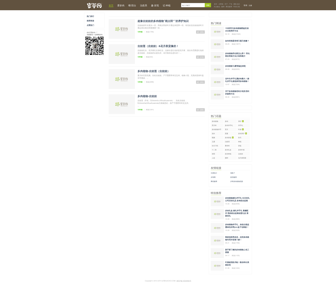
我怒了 (232, 173)
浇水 (213, 133)
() (202, 32)
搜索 (207, 5)
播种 (226, 158)
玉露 (213, 141)
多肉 (226, 121)
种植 (239, 141)
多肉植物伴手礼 (216, 129)
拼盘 (239, 145)
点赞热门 (90, 25)
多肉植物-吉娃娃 (147, 96)
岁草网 (94, 5)
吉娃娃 (240, 154)
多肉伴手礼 (229, 125)
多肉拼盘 (229, 137)
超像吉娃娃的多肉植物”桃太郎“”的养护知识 (163, 21)
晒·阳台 (132, 5)
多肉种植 (228, 154)
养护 (240, 121)
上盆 (213, 158)
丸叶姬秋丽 (242, 158)
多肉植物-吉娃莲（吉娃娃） (154, 71)
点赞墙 (221, 4)
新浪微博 (233, 177)
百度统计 (214, 173)
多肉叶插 (241, 150)
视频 (213, 137)
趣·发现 (155, 5)
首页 (111, 5)
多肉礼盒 (228, 150)
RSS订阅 (236, 6)
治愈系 (143, 5)
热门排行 (90, 16)
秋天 (239, 137)
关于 (226, 4)
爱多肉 (120, 5)
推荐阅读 (90, 20)
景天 (226, 129)
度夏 (226, 133)
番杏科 (227, 145)
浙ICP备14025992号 (184, 281)
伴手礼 (240, 125)
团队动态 (236, 4)
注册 (250, 5)
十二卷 (214, 150)
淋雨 (213, 154)
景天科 (214, 125)
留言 (215, 4)
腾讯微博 (229, 6)
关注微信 (217, 6)
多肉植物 (215, 121)
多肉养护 (242, 133)
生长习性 (215, 145)
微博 (222, 6)
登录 (245, 5)
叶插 (240, 129)
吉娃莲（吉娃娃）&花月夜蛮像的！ (158, 46)
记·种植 (166, 5)
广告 (230, 4)
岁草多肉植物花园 (236, 181)
